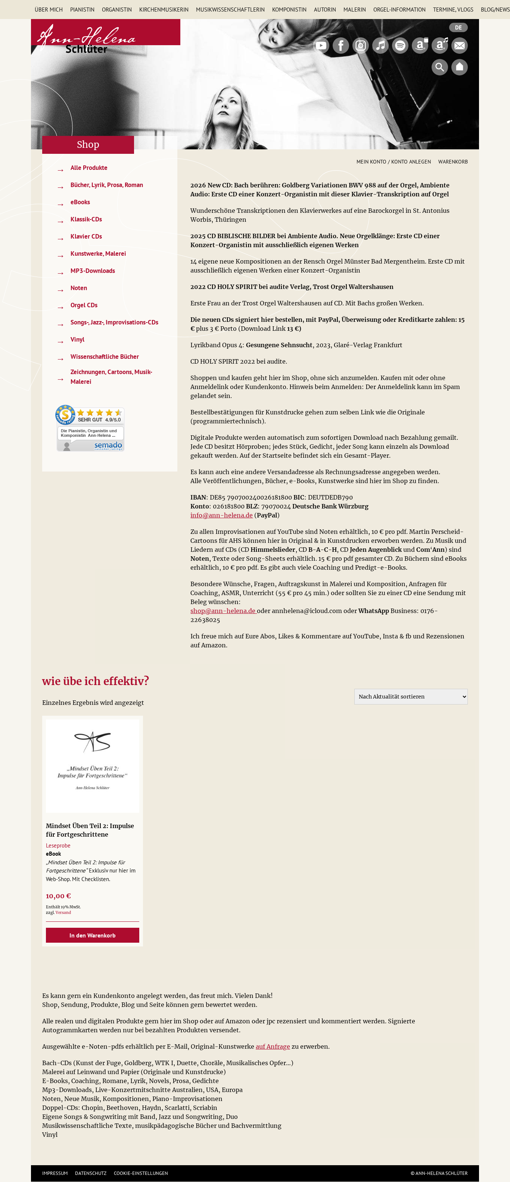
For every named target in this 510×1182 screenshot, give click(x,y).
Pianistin (82, 9)
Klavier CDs (79, 237)
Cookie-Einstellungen (141, 1173)
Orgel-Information (399, 9)
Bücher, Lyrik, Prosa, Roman (99, 186)
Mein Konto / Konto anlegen (394, 161)
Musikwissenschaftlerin (230, 9)
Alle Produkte (82, 168)
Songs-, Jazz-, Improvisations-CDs (107, 323)
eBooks (73, 203)
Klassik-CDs (79, 220)
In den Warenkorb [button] (92, 935)
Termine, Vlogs (453, 9)
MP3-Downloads (85, 271)
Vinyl (70, 340)
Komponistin (289, 9)
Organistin (117, 9)
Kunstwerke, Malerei (91, 254)
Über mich (49, 9)
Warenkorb (453, 161)
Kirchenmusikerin (164, 9)
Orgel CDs (76, 306)
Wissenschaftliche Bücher (97, 357)
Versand (63, 912)
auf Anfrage (273, 1046)
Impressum (55, 1173)
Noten (71, 289)
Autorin (325, 9)
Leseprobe (58, 845)
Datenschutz (90, 1173)
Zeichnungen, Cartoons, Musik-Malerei (104, 377)
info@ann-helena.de (221, 515)
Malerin (354, 9)
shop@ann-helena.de (223, 611)
